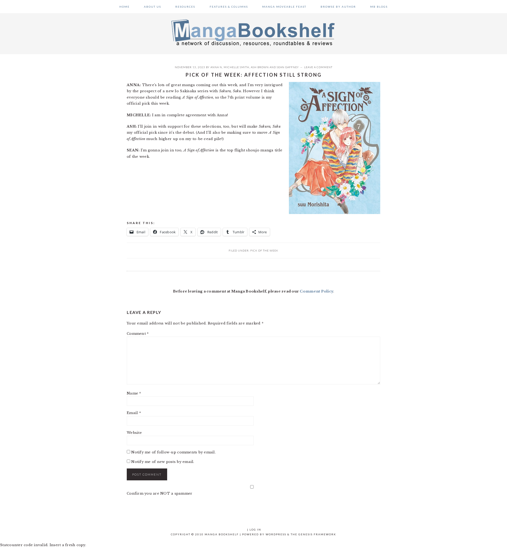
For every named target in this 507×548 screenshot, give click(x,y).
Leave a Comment (318, 67)
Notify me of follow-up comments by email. (173, 452)
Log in (255, 529)
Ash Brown (260, 67)
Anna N (216, 67)
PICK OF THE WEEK (264, 250)
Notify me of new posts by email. (162, 461)
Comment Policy (316, 291)
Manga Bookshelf (253, 32)
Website (134, 432)
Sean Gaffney (288, 67)
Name (134, 393)
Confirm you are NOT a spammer (160, 493)
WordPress (276, 534)
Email (134, 413)
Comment (138, 333)
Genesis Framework (317, 534)
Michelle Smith (236, 67)
